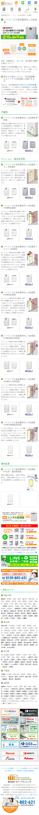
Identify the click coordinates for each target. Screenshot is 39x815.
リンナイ (4, 12)
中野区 (20, 630)
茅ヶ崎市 (27, 611)
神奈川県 (7, 595)
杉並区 (26, 630)
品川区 (24, 628)
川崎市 (5, 606)
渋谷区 (14, 630)
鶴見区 (6, 604)
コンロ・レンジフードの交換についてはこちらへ (18, 552)
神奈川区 (31, 599)
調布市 (8, 642)
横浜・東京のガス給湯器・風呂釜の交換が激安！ (19, 798)
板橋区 (12, 633)
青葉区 (9, 599)
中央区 (18, 625)
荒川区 (6, 633)
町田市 (9, 635)
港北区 (14, 601)
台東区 (6, 628)
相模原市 (18, 608)
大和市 (24, 608)
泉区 (19, 599)
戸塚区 (30, 601)
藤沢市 (6, 611)
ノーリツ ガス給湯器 (21, 768)
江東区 (18, 628)
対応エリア (27, 12)
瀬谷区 (24, 601)
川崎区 (17, 606)
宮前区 (9, 608)
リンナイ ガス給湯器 (8, 768)
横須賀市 (18, 616)
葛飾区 (30, 633)
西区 (16, 604)
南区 (34, 604)
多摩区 (34, 606)
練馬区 (18, 633)
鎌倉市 (35, 613)
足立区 (24, 633)
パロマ (19, 12)
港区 (24, 625)
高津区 (27, 606)
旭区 (14, 599)
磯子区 (24, 599)
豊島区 (32, 630)
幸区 (22, 606)
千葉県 (6, 671)
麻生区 (11, 606)
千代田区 (12, 625)
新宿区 (29, 625)
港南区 (8, 601)
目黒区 (30, 628)
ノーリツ (12, 12)
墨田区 (12, 628)
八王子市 (16, 635)
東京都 (6, 622)
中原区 (3, 608)
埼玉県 (6, 651)
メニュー (36, 4)
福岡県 (6, 683)
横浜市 (3, 599)
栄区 (19, 601)
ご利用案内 (35, 12)
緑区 (29, 604)
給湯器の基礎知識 (28, 771)
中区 (11, 604)
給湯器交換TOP (5, 15)
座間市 (30, 608)
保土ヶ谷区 (23, 604)
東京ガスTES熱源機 (27, 85)
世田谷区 (7, 630)
